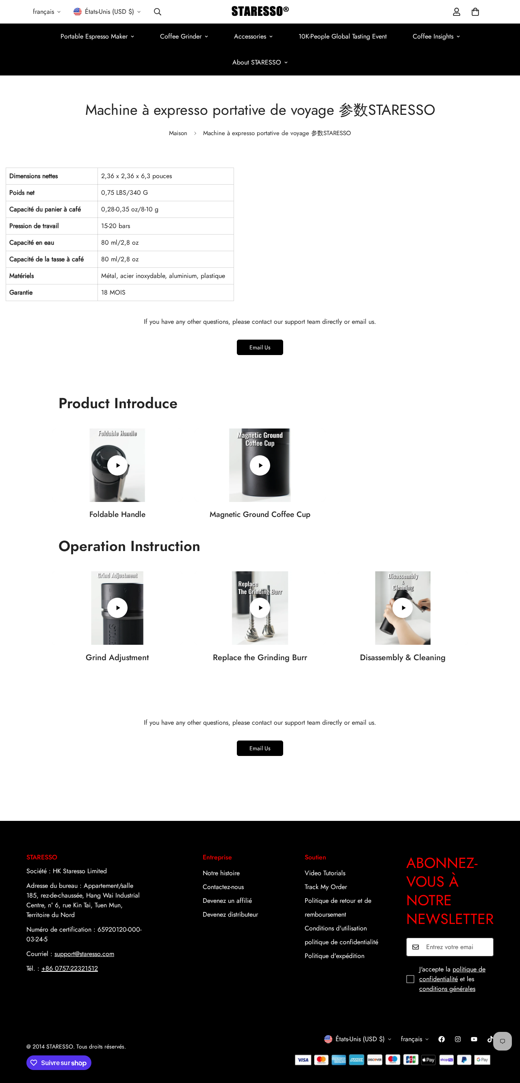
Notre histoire (221, 873)
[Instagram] (458, 1039)
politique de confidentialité (341, 942)
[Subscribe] (485, 947)
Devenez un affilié (227, 900)
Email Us (260, 347)
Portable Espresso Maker (94, 36)
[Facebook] (441, 1039)
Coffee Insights (433, 36)
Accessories (250, 36)
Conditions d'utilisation (336, 928)
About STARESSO (256, 62)
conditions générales (447, 988)
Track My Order (326, 886)
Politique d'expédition (334, 955)
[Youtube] (474, 1039)
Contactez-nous (223, 886)
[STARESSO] (260, 12)
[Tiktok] (490, 1039)
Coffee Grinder (181, 36)
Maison (178, 133)
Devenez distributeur (230, 914)
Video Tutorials (325, 873)
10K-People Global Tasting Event (343, 36)
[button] (475, 11)
